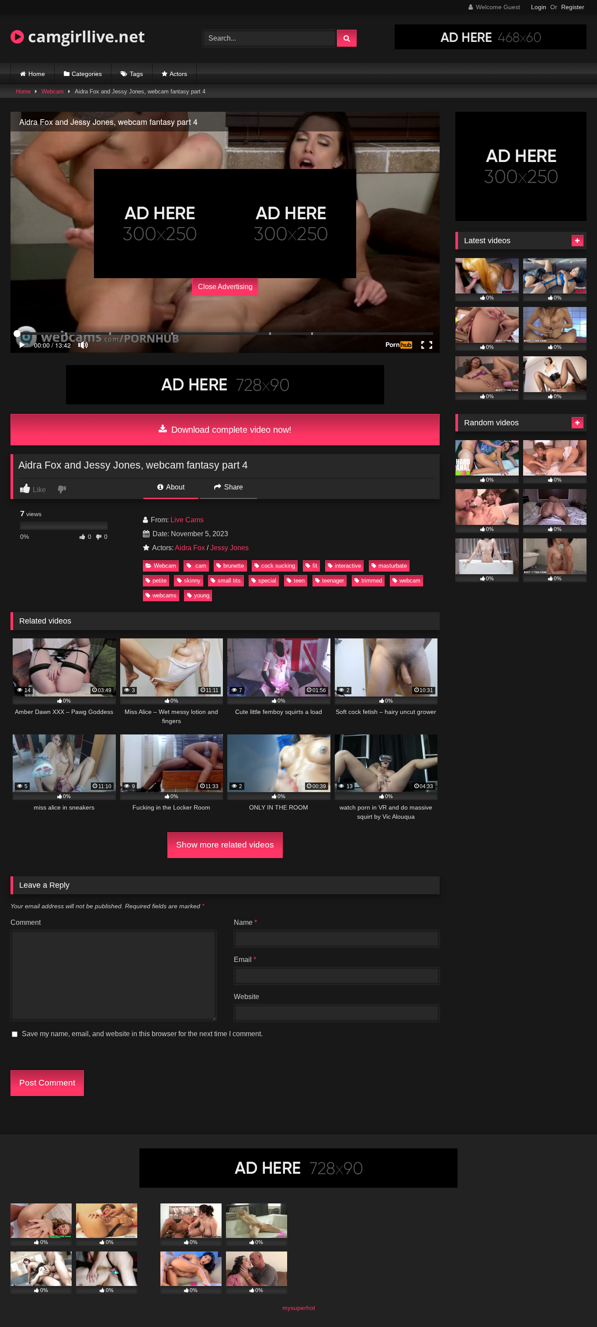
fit (314, 565)
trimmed (371, 580)
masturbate (392, 565)
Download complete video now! (230, 429)
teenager (333, 580)
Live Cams (187, 520)
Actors (178, 73)
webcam (409, 580)
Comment (25, 922)
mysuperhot (298, 1307)
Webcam (53, 91)
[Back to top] (570, 1301)
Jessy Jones (229, 547)
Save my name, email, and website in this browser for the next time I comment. (142, 1033)
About (174, 487)
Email (245, 959)
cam (200, 565)
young (201, 595)
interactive (348, 565)
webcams (165, 595)
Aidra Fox (190, 547)
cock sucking (278, 565)
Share (232, 487)
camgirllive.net (84, 36)
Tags (136, 73)
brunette (233, 565)
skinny (192, 580)
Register (572, 6)
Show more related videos (225, 844)
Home (36, 73)
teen (299, 580)
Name (245, 922)
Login (538, 6)
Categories (87, 73)
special (267, 580)
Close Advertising (225, 286)
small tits (229, 580)
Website (246, 996)
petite (160, 580)
